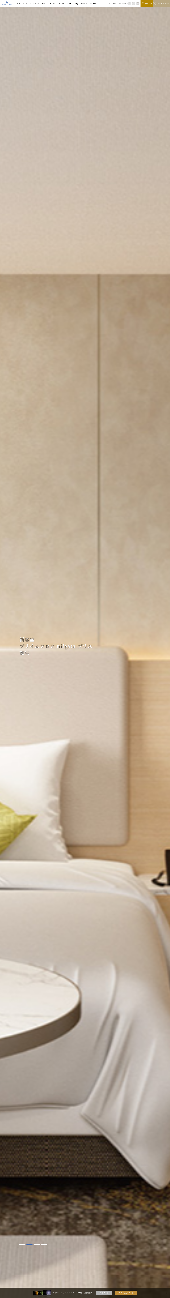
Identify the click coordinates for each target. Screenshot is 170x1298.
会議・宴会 (52, 3)
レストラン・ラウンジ (31, 3)
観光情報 (93, 3)
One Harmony (72, 3)
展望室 (61, 3)
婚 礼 (44, 3)
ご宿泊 (17, 3)
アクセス (83, 3)
